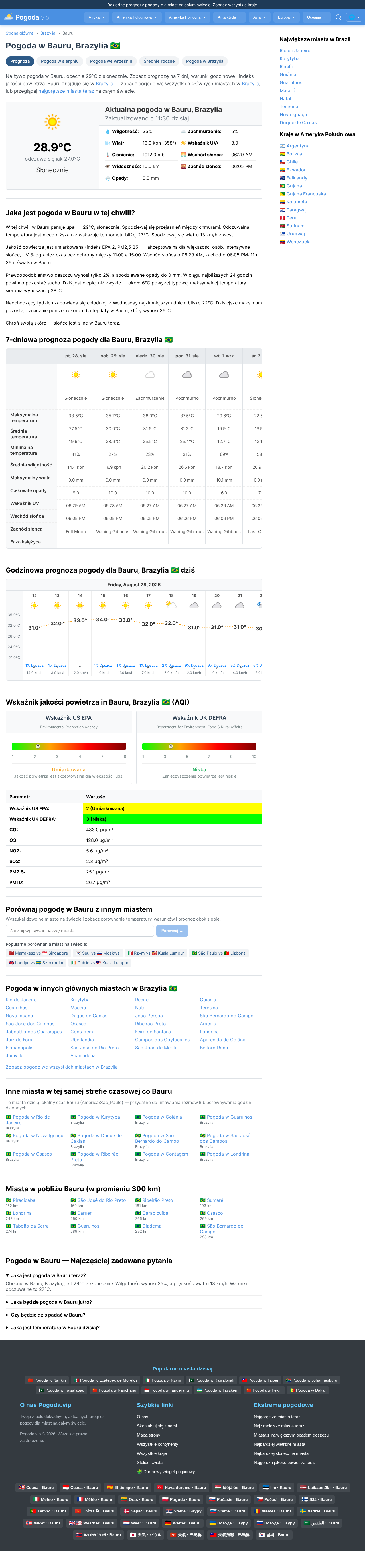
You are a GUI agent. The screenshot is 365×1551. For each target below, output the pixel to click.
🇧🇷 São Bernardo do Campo (222, 1231)
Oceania (316, 17)
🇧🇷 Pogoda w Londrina (224, 1156)
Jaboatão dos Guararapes (34, 1031)
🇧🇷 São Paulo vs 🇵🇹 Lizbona (219, 953)
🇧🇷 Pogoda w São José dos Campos (225, 1141)
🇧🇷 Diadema (148, 1228)
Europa (286, 17)
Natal (141, 1007)
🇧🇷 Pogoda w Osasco (29, 1156)
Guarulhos (16, 1007)
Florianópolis (19, 1047)
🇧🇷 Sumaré (211, 1202)
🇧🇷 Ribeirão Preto (154, 1202)
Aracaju (208, 1023)
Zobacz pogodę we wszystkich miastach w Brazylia (62, 1067)
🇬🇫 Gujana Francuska (303, 194)
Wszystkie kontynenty (157, 1444)
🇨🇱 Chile (289, 162)
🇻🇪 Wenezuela (295, 241)
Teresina (209, 1007)
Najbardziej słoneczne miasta (281, 1453)
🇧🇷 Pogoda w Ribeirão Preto (94, 1159)
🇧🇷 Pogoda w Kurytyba (95, 1119)
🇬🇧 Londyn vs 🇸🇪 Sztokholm (36, 962)
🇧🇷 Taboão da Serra (27, 1228)
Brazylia (47, 33)
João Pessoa (149, 1015)
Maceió (78, 1007)
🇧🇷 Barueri (81, 1215)
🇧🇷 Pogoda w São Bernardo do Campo (157, 1141)
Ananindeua (83, 1055)
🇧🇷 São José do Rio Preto (98, 1202)
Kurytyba (80, 999)
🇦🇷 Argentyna (294, 146)
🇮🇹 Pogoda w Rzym (163, 1380)
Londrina (209, 1031)
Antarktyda (229, 17)
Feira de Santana (153, 1031)
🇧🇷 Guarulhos (84, 1228)
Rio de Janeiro (21, 999)
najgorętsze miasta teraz (66, 91)
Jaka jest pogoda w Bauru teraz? (48, 1275)
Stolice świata (150, 1462)
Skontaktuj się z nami (157, 1425)
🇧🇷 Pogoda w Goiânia (158, 1119)
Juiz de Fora (19, 1039)
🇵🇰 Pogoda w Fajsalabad (61, 1390)
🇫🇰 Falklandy (293, 178)
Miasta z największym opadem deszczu (291, 1435)
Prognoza (20, 61)
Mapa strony (148, 1435)
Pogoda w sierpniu (60, 61)
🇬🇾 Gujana (291, 186)
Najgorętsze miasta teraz (277, 1416)
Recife (142, 999)
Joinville (14, 1055)
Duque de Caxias (88, 1015)
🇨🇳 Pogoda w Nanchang (114, 1390)
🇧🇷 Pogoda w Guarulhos (226, 1119)
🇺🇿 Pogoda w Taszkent (217, 1390)
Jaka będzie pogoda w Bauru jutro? (51, 1302)
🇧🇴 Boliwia (291, 154)
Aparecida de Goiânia (223, 1039)
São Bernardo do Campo (227, 1015)
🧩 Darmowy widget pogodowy (166, 1471)
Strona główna (19, 33)
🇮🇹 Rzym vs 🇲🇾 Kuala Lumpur (156, 953)
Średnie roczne (159, 61)
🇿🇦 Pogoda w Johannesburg (311, 1380)
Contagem (81, 1031)
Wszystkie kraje (152, 1453)
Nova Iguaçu (19, 1015)
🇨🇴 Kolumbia (293, 202)
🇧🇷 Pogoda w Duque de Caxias (96, 1141)
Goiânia (208, 999)
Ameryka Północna (187, 17)
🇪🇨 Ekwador (293, 170)
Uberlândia (82, 1039)
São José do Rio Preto (94, 1047)
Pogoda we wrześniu (111, 61)
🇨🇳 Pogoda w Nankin (47, 1380)
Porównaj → (172, 931)
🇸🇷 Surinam (292, 225)
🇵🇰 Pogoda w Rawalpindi (211, 1380)
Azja (259, 17)
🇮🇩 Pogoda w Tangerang (166, 1390)
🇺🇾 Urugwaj (292, 233)
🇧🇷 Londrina (19, 1215)
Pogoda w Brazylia (204, 61)
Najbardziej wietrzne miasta (279, 1444)
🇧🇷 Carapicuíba (151, 1215)
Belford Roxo (214, 1047)
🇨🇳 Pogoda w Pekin (264, 1390)
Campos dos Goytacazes (162, 1039)
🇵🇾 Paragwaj (293, 210)
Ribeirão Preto (150, 1023)
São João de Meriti (155, 1047)
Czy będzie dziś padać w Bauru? (48, 1315)
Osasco (78, 1023)
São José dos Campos (30, 1023)
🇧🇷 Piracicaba (20, 1202)
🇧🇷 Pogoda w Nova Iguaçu (34, 1138)
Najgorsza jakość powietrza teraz (285, 1462)
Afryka (97, 17)
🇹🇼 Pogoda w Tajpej (260, 1380)
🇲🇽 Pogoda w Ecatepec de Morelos (105, 1380)
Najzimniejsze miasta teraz (279, 1425)
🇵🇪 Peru (288, 218)
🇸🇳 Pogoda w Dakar (308, 1390)
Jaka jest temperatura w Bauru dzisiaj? (55, 1327)
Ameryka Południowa (137, 17)
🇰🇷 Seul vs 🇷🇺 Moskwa (98, 953)
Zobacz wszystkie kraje (235, 4)
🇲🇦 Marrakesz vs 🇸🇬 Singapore (38, 953)
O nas (142, 1416)
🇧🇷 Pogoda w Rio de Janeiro (28, 1122)
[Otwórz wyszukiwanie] (338, 17)
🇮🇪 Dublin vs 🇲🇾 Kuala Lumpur (99, 962)
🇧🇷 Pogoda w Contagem (161, 1156)
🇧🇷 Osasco (211, 1215)
